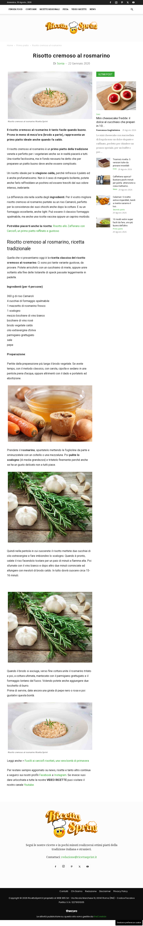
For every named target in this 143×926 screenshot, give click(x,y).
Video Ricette (79, 9)
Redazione (90, 891)
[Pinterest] (122, 2)
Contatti (63, 891)
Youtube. (29, 784)
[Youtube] (133, 2)
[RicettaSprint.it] (71, 27)
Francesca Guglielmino (108, 130)
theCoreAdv (100, 916)
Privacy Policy (120, 891)
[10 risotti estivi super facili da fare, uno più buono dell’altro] (103, 222)
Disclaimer (105, 891)
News (93, 9)
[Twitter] (127, 2)
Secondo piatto (119, 209)
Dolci (98, 114)
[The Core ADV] (71, 912)
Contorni (31, 9)
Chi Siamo (76, 891)
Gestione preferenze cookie (129, 922)
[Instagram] (116, 2)
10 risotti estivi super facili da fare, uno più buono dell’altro (123, 222)
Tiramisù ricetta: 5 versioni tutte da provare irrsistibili (121, 162)
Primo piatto (22, 45)
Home (10, 45)
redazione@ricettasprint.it (79, 857)
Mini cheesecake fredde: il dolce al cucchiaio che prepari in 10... (115, 122)
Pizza (65, 9)
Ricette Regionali (49, 9)
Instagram (60, 775)
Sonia (60, 63)
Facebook (45, 775)
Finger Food (15, 9)
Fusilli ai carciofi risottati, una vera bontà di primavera (57, 760)
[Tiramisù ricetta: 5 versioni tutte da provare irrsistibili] (103, 162)
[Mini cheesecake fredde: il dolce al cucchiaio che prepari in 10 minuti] (116, 95)
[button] (132, 9)
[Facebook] (110, 2)
